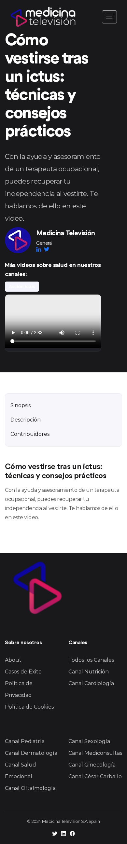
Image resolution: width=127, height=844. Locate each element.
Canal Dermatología (31, 753)
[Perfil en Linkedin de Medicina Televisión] (63, 834)
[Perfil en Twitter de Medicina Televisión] (54, 834)
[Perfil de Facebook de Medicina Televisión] (72, 834)
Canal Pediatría (25, 741)
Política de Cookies (29, 707)
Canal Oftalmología (30, 788)
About (13, 660)
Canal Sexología (89, 741)
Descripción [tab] (25, 420)
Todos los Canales (91, 660)
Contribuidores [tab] (29, 434)
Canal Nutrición (88, 672)
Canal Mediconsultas (95, 753)
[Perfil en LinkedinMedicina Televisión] (40, 249)
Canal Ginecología (92, 765)
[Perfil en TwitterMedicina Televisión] (46, 249)
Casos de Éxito (23, 672)
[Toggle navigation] (109, 16)
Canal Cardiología (91, 683)
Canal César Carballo (95, 776)
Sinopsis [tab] (20, 405)
